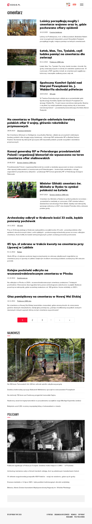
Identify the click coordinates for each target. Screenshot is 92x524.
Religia (19, 252)
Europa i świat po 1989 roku (26, 162)
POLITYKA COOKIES (79, 517)
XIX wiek (52, 94)
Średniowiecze (22, 278)
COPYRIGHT (81, 514)
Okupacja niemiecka (24, 131)
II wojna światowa (56, 32)
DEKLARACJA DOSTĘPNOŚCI (62, 514)
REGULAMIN (69, 517)
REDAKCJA (73, 514)
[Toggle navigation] (82, 4)
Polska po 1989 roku (57, 62)
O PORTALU (50, 514)
